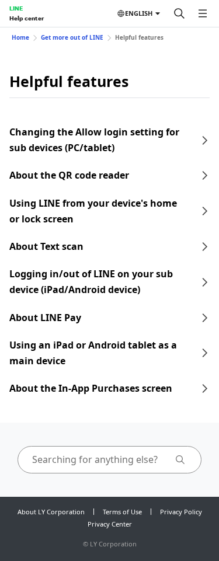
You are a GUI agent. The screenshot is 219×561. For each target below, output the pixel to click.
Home (20, 37)
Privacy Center (110, 524)
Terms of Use (122, 511)
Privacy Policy (181, 511)
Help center (26, 18)
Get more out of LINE (72, 37)
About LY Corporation (51, 511)
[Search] (179, 13)
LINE (16, 8)
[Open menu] (202, 13)
